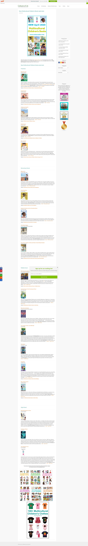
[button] (44, 268)
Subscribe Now (44, 277)
